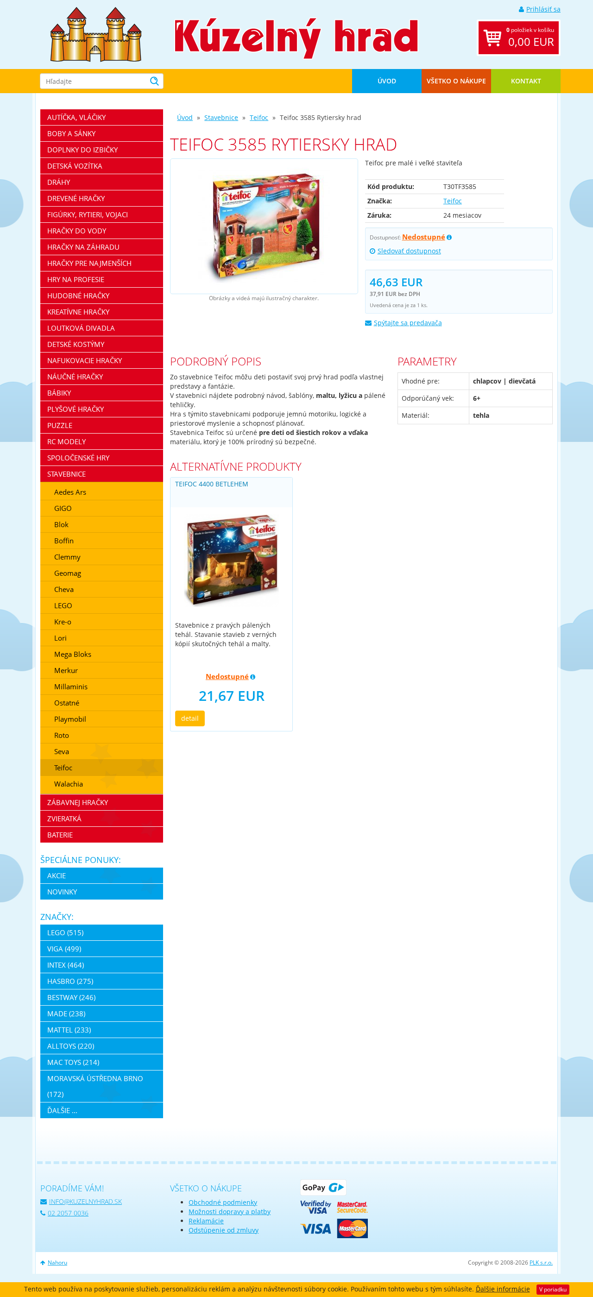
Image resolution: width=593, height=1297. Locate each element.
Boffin (64, 540)
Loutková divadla (81, 328)
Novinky (62, 891)
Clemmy (67, 556)
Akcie (56, 875)
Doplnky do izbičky (82, 149)
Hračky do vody (76, 230)
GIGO (63, 508)
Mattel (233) (69, 1029)
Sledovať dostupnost (409, 250)
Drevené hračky (76, 198)
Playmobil (70, 719)
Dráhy (58, 182)
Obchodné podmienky (223, 1202)
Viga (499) (64, 948)
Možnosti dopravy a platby (230, 1211)
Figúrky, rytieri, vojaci (87, 214)
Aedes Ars (70, 492)
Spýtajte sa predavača (408, 322)
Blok (61, 524)
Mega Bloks (72, 654)
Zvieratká (64, 818)
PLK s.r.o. (541, 1262)
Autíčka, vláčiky (76, 117)
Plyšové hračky (75, 409)
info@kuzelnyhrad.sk (85, 1201)
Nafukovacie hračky (84, 360)
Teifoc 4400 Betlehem (211, 483)
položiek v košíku (530, 37)
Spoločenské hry (78, 457)
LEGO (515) (65, 932)
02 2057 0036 (68, 1213)
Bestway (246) (71, 997)
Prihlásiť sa (543, 9)
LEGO (63, 605)
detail (190, 718)
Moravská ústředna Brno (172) (95, 1086)
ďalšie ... (62, 1110)
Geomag (67, 573)
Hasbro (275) (70, 981)
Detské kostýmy (75, 344)
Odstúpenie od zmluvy (224, 1230)
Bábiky (59, 392)
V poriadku (553, 1289)
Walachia (68, 783)
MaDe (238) (66, 1013)
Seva (61, 751)
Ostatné (66, 702)
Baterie (60, 834)
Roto (61, 735)
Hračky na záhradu (83, 247)
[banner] (96, 33)
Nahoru (57, 1262)
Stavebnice (221, 117)
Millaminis (71, 686)
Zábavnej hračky (77, 802)
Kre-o (62, 621)
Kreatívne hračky (78, 311)
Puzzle (59, 425)
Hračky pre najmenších (89, 263)
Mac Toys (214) (73, 1062)
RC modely (66, 441)
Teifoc (259, 117)
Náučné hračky (75, 376)
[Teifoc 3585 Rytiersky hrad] (264, 226)
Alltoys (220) (70, 1046)
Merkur (66, 670)
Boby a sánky (71, 133)
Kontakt (526, 80)
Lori (60, 637)
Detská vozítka (74, 165)
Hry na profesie (75, 279)
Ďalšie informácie (503, 1288)
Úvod (387, 80)
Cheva (64, 589)
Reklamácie (206, 1220)
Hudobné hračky (78, 295)
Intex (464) (65, 965)
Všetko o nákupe (456, 80)
